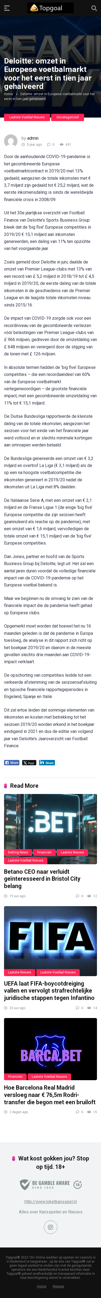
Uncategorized (68, 117)
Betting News (18, 852)
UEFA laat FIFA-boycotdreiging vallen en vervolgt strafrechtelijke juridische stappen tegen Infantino (49, 990)
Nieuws (58, 1286)
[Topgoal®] (50, 7)
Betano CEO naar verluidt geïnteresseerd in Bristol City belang (42, 878)
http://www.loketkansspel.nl (51, 1201)
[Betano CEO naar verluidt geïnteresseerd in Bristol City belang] (50, 829)
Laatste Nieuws (72, 852)
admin (33, 138)
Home (8, 94)
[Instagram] (50, 1227)
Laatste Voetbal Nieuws (27, 117)
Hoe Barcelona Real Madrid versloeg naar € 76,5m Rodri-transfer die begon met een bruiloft (50, 1094)
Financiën (44, 852)
